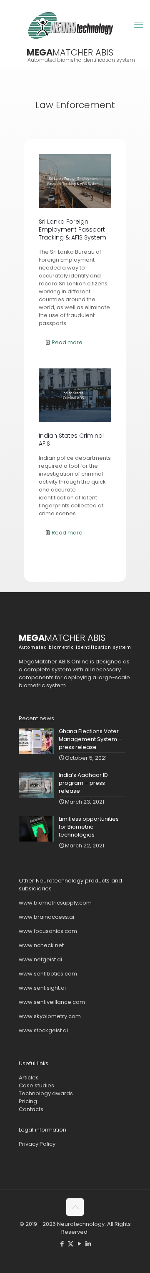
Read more (67, 342)
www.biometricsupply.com (55, 903)
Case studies (36, 1085)
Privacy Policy (37, 1144)
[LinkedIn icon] (88, 1243)
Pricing (28, 1101)
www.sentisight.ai (42, 988)
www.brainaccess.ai (46, 917)
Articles (29, 1077)
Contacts (31, 1109)
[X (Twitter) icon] (71, 1243)
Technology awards (46, 1093)
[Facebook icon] (62, 1243)
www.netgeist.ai (40, 959)
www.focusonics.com (48, 931)
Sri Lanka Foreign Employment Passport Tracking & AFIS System (72, 229)
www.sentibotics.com (48, 974)
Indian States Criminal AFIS (71, 439)
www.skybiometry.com (50, 1016)
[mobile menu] (139, 25)
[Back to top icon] (75, 1207)
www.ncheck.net (41, 945)
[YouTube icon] (79, 1243)
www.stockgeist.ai (43, 1030)
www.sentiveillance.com (52, 1002)
